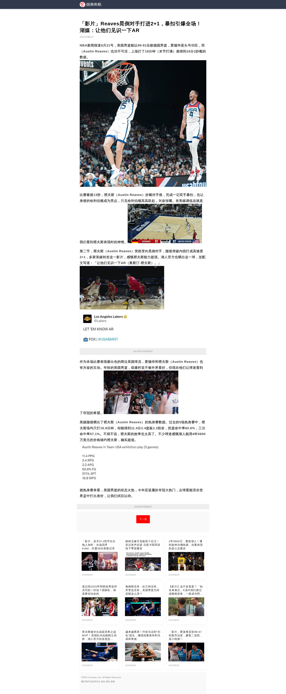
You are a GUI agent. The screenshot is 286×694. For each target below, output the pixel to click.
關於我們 (85, 681)
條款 (103, 681)
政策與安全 (95, 681)
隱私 (108, 681)
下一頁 (143, 519)
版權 (113, 681)
